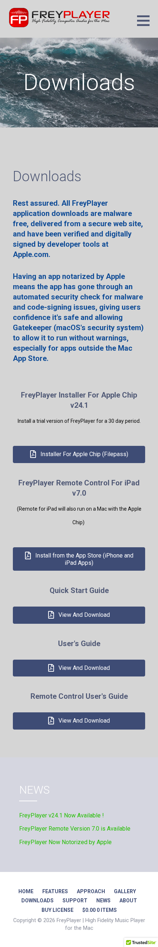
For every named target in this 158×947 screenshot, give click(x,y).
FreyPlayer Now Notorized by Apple (65, 842)
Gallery (125, 891)
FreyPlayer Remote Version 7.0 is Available (74, 828)
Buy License (57, 910)
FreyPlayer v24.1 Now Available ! (61, 815)
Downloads (37, 900)
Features (55, 891)
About (128, 900)
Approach (91, 891)
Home (25, 891)
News (103, 900)
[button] (147, 25)
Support (74, 900)
